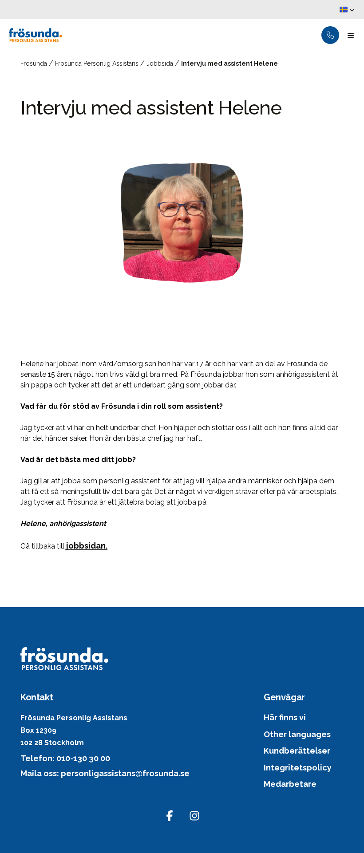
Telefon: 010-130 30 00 (65, 758)
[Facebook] (169, 816)
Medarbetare (290, 784)
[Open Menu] (350, 35)
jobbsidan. (86, 545)
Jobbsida (160, 63)
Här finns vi (285, 717)
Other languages (297, 734)
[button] (347, 10)
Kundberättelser (297, 750)
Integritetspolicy (298, 767)
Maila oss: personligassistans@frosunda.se (105, 773)
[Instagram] (194, 816)
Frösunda (34, 63)
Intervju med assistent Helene (229, 63)
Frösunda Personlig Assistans (97, 63)
